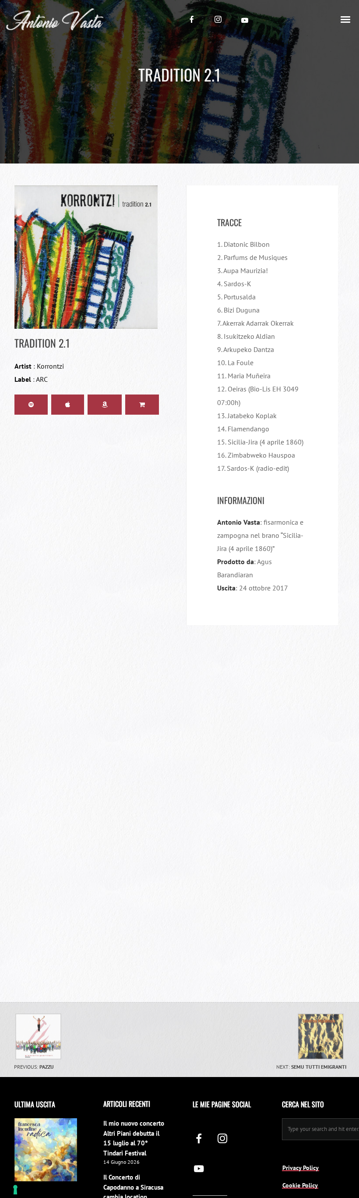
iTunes (67, 405)
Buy (142, 405)
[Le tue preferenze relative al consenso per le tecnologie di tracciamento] (15, 1189)
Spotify (31, 405)
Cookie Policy (300, 1185)
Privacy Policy (300, 1168)
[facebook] (192, 19)
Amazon (105, 405)
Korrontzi (50, 366)
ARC (42, 379)
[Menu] (345, 18)
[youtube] (245, 20)
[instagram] (218, 19)
